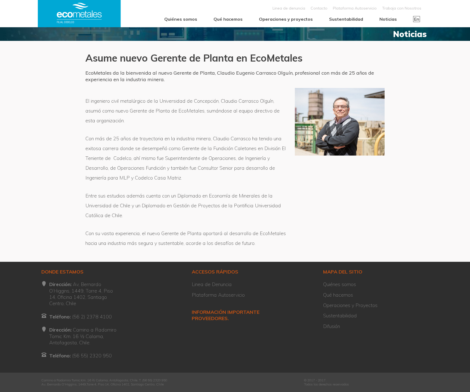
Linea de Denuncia (212, 284)
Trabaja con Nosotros (401, 8)
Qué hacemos (228, 19)
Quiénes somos (180, 19)
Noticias (388, 19)
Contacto (319, 8)
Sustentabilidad (346, 19)
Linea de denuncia (289, 8)
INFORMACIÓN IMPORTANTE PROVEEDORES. (225, 315)
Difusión (331, 326)
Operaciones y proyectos (286, 19)
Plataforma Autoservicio (355, 8)
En (416, 19)
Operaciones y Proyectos (350, 305)
